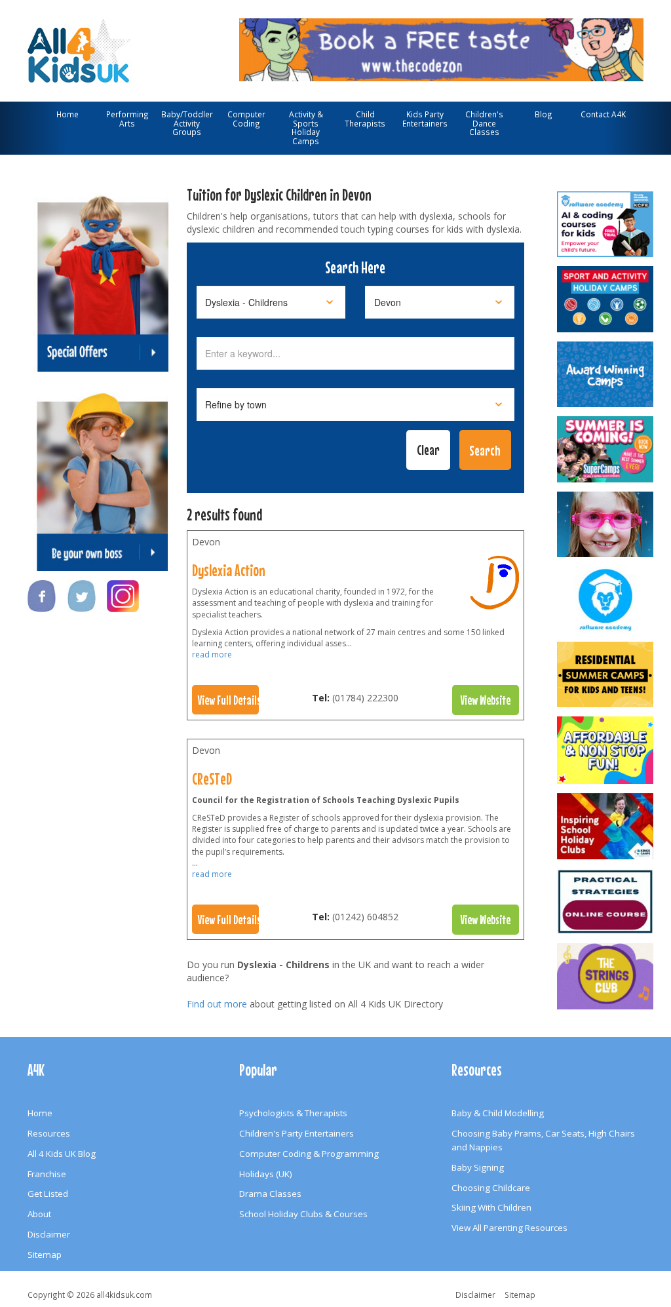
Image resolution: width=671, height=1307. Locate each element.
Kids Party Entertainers (425, 118)
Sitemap (45, 1254)
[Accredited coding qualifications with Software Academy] (605, 224)
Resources (49, 1133)
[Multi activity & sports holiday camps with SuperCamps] (605, 449)
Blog (543, 114)
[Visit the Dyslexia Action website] (494, 586)
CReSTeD (212, 779)
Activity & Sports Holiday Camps (306, 127)
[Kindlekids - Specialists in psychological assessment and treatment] (605, 901)
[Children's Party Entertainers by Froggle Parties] (605, 525)
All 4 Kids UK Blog (62, 1154)
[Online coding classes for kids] (441, 47)
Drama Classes (270, 1194)
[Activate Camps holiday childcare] (605, 299)
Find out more (217, 1004)
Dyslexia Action (228, 570)
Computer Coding (246, 118)
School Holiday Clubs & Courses (303, 1214)
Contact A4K (603, 114)
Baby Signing (477, 1167)
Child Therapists (365, 118)
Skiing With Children (491, 1207)
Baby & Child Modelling (497, 1113)
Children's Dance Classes (484, 123)
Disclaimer (49, 1234)
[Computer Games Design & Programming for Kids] (605, 599)
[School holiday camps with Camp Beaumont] (605, 374)
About (39, 1214)
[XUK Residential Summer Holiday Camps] (605, 675)
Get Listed (48, 1194)
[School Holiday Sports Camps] (605, 826)
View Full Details (228, 700)
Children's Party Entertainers (296, 1133)
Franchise (47, 1174)
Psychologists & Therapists (293, 1113)
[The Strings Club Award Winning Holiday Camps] (605, 976)
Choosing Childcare (490, 1188)
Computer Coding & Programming (309, 1154)
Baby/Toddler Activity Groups (187, 123)
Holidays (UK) (265, 1174)
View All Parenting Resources (509, 1228)
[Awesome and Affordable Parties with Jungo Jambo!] (605, 750)
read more (212, 654)
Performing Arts (127, 118)
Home (67, 114)
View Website (485, 700)
